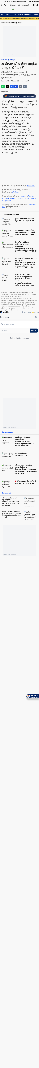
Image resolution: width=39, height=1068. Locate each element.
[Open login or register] (37, 5)
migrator (4, 92)
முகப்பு (8, 14)
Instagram (5, 198)
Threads (27, 198)
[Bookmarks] (34, 5)
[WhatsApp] (3, 86)
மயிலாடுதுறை (8, 59)
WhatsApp (15, 192)
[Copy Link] (25, 86)
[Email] (20, 86)
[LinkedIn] (16, 86)
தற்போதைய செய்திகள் (23, 14)
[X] (7, 86)
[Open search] (4, 5)
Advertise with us (9, 55)
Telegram (20, 198)
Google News (6, 201)
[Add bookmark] (37, 59)
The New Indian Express (8, 1)
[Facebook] (12, 86)
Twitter (30, 196)
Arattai (33, 198)
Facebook (23, 196)
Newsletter (31, 186)
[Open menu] (1, 5)
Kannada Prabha (22, 1)
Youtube (13, 198)
